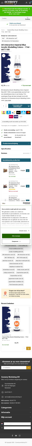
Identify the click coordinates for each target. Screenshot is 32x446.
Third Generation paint (16, 284)
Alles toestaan (16, 236)
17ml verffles (23, 245)
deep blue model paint (22, 260)
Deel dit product (22, 125)
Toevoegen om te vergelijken (9, 125)
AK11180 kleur (9, 257)
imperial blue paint (22, 272)
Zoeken (27, 19)
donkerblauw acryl (8, 269)
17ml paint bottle (10, 245)
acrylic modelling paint (16, 251)
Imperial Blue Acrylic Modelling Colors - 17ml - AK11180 (15, 337)
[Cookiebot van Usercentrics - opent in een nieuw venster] (23, 203)
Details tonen (23, 230)
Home (3, 30)
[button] (26, 2)
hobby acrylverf (9, 272)
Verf (3, 38)
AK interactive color (9, 254)
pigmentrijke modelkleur (16, 281)
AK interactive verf (11, 38)
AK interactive (5, 51)
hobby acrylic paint (23, 269)
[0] (30, 2)
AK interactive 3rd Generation (10, 41)
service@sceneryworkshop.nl (13, 397)
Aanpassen (15, 241)
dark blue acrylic (8, 260)
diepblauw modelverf (16, 266)
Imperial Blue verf (16, 275)
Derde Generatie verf (16, 263)
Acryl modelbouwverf (16, 248)
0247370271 (8, 392)
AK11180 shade (22, 257)
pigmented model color (16, 278)
